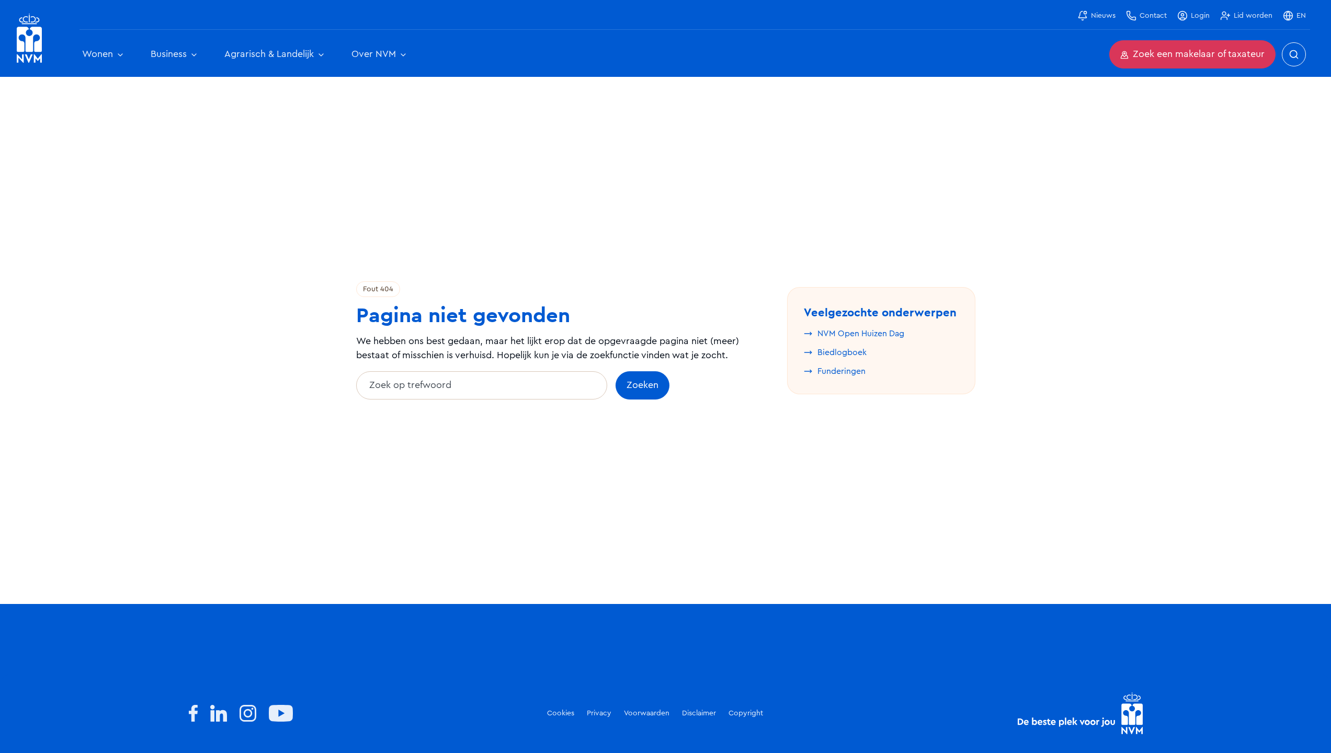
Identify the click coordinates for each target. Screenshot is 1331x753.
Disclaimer (699, 713)
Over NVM (373, 54)
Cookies (560, 713)
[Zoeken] (1294, 54)
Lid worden (1253, 15)
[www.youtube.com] (281, 713)
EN (1301, 15)
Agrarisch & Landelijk (269, 54)
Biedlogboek (842, 352)
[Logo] (1080, 713)
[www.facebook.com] (193, 713)
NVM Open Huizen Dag (860, 333)
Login (1200, 15)
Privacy (599, 713)
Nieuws (1103, 15)
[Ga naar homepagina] (29, 38)
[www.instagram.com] (248, 713)
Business (169, 54)
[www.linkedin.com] (218, 713)
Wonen (97, 54)
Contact (1153, 15)
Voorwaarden (646, 713)
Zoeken (642, 385)
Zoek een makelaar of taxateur (1199, 54)
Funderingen (841, 371)
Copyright (746, 713)
